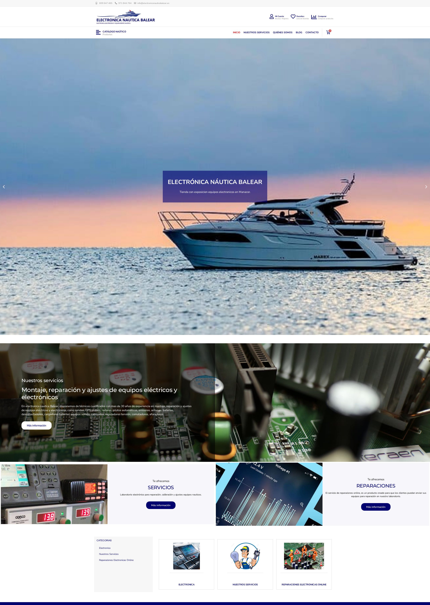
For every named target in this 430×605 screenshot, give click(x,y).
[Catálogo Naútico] (98, 32)
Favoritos (300, 16)
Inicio (236, 32)
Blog (299, 32)
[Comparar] (314, 17)
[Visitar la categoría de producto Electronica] (186, 556)
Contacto (312, 32)
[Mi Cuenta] (271, 16)
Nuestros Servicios (257, 32)
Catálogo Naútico (114, 31)
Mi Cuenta (279, 16)
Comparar (322, 16)
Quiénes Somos (282, 32)
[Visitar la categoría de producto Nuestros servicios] (245, 556)
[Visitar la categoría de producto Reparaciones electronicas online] (304, 556)
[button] (4, 186)
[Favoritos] (293, 16)
